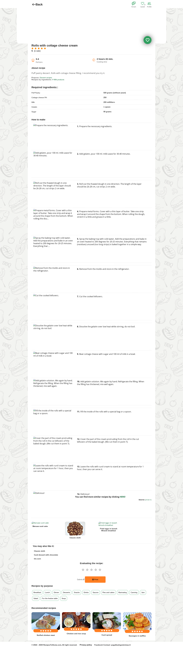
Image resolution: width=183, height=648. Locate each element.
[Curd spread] (106, 620)
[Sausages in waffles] (137, 621)
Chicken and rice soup (76, 634)
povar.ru (148, 500)
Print (96, 579)
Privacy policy (86, 645)
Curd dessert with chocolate (46, 555)
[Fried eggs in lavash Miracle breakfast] (108, 524)
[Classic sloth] (75, 528)
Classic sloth (75, 538)
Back (39, 4)
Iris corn (37, 559)
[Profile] (150, 4)
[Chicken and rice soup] (76, 620)
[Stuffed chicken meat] (45, 621)
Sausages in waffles (137, 636)
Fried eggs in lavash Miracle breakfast (108, 530)
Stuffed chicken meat (46, 635)
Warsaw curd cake (40, 526)
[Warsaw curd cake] (40, 523)
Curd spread (107, 635)
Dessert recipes (46, 78)
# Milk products (58, 80)
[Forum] (134, 4)
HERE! (122, 496)
